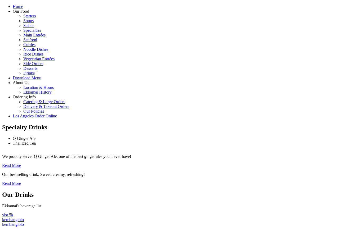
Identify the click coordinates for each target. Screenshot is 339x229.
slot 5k (7, 215)
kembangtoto (13, 219)
